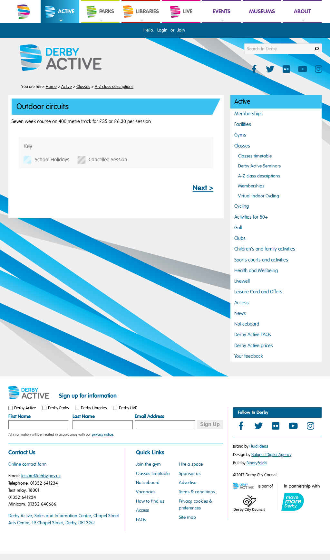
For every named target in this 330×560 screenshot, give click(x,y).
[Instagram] (311, 426)
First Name (19, 416)
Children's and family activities (264, 249)
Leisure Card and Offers (258, 292)
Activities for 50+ (251, 217)
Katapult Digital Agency (271, 454)
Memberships (248, 114)
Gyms (240, 135)
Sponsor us (189, 473)
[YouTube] (293, 426)
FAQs (141, 519)
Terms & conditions (197, 492)
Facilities (242, 124)
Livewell (242, 281)
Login (162, 30)
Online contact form (27, 464)
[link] (60, 23)
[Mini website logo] (245, 486)
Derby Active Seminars (259, 166)
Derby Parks (58, 408)
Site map (187, 517)
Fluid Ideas (258, 446)
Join (181, 30)
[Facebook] (241, 426)
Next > (203, 188)
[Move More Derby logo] (292, 502)
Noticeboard (246, 324)
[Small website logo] (32, 393)
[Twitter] (258, 426)
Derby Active (25, 408)
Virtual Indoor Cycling (258, 196)
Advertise (187, 482)
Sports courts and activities (261, 260)
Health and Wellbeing (256, 270)
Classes (83, 86)
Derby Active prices (253, 345)
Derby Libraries (94, 408)
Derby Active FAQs (252, 334)
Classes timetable (255, 156)
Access (241, 303)
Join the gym (148, 464)
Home (51, 86)
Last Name (84, 416)
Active (66, 86)
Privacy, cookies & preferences (195, 504)
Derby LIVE (128, 408)
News (240, 313)
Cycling (241, 206)
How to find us (150, 501)
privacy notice (102, 434)
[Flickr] (276, 426)
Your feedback (248, 356)
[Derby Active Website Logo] (67, 57)
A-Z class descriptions (114, 86)
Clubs (240, 238)
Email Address (149, 416)
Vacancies (145, 492)
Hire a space (191, 464)
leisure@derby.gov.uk (41, 476)
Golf (238, 228)
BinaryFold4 (257, 463)
